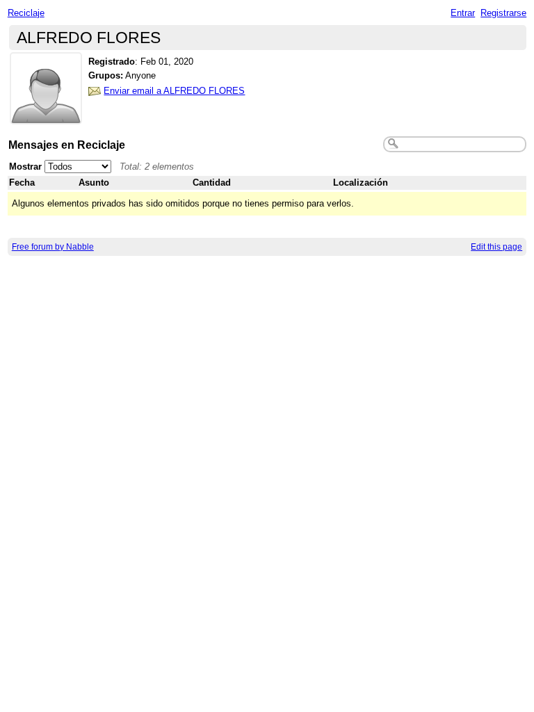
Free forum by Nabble (53, 247)
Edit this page (496, 247)
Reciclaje (26, 13)
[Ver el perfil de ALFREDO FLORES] (46, 116)
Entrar (463, 13)
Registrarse (503, 13)
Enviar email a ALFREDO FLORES (174, 91)
